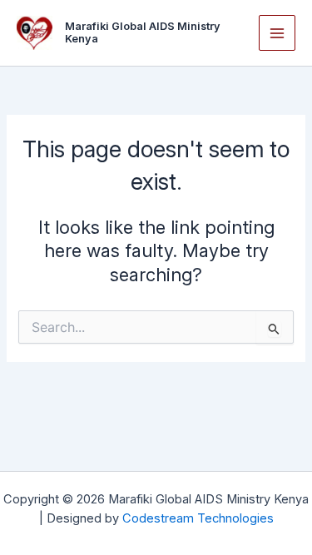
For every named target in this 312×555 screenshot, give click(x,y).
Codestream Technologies (198, 518)
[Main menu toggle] (277, 33)
